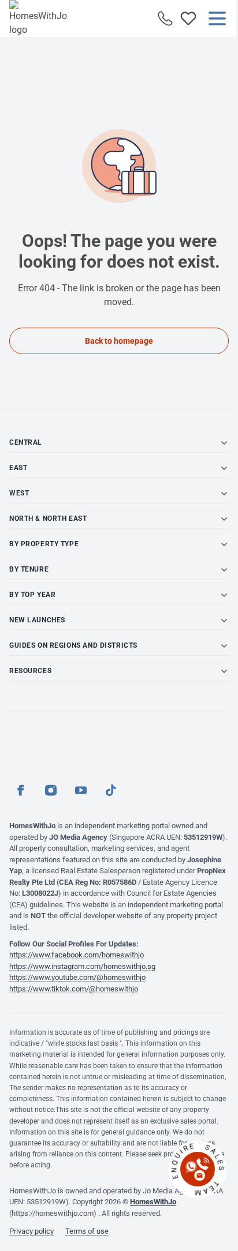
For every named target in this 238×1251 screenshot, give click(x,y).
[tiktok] (110, 790)
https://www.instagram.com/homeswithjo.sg (82, 966)
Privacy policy (31, 1231)
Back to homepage (119, 340)
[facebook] (20, 790)
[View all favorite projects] (188, 18)
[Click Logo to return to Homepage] (38, 18)
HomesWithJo (153, 1201)
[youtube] (80, 790)
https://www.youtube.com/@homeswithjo (77, 977)
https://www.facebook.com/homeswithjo (76, 955)
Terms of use (87, 1231)
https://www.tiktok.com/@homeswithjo (73, 989)
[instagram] (50, 790)
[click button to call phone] (165, 18)
